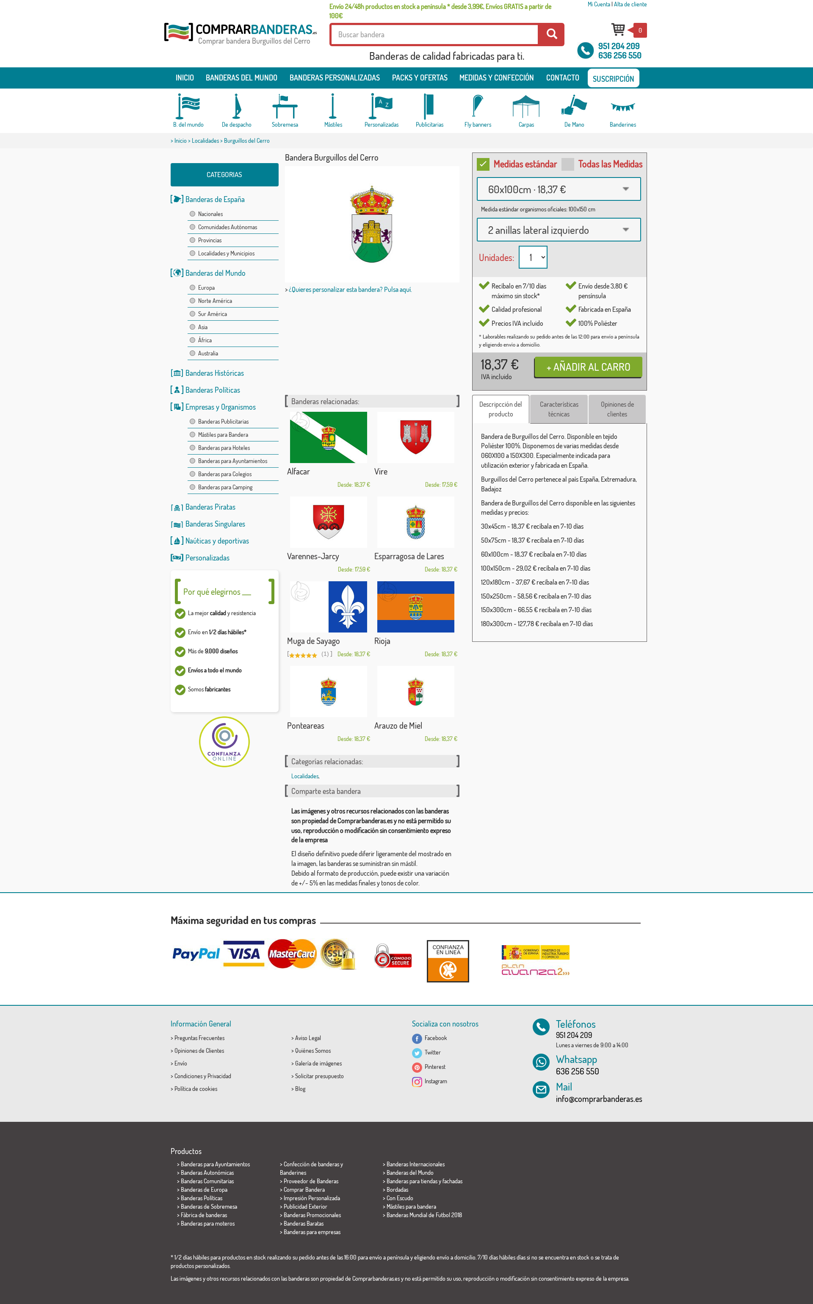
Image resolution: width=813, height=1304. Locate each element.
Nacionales (210, 213)
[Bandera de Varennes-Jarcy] (328, 522)
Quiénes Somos (313, 1050)
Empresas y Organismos (220, 406)
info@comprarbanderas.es (599, 1098)
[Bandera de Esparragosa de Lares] (415, 522)
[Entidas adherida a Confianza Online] (448, 961)
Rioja (382, 640)
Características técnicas (559, 409)
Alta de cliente (630, 4)
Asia (202, 326)
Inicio (185, 77)
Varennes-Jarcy (313, 555)
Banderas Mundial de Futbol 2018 (424, 1214)
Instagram (434, 1081)
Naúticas (198, 540)
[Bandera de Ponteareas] (328, 691)
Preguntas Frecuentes (199, 1037)
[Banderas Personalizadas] (381, 106)
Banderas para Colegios (225, 473)
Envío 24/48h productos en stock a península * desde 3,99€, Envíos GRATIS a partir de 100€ (440, 11)
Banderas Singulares (215, 523)
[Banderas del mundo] (188, 106)
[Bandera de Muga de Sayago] (328, 607)
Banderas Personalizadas (335, 77)
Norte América (215, 300)
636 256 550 (620, 55)
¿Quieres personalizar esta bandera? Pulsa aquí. (350, 289)
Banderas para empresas (312, 1231)
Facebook (434, 1037)
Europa (206, 287)
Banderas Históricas (214, 372)
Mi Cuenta (599, 4)
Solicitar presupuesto (319, 1075)
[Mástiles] (333, 106)
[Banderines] (623, 106)
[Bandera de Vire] (415, 437)
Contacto (562, 77)
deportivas (233, 540)
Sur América (212, 313)
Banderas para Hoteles (224, 447)
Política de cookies (195, 1088)
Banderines (293, 1172)
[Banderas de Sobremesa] (285, 106)
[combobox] (559, 189)
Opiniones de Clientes (199, 1050)
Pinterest (433, 1066)
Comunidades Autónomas (227, 226)
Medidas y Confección (496, 77)
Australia (208, 353)
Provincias (209, 240)
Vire (380, 471)
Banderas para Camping (225, 487)
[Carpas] (526, 106)
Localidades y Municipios (226, 253)
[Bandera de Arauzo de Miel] (415, 691)
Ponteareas (305, 725)
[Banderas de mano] (575, 106)
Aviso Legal (308, 1037)
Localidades (205, 140)
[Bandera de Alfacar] (328, 437)
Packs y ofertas (420, 77)
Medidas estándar (525, 163)
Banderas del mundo (241, 77)
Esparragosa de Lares (409, 555)
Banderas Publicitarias (223, 421)
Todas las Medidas (610, 163)
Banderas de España (215, 199)
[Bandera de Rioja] (415, 607)
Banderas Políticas (212, 389)
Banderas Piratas (210, 506)
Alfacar (298, 471)
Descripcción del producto (500, 409)
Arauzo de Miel (398, 725)
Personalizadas (207, 557)
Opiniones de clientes (617, 409)
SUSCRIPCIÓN (613, 78)
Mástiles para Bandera (223, 434)
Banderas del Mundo (215, 272)
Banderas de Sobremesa (209, 1206)
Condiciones (188, 1075)
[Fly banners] (478, 106)
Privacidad (219, 1075)
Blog (300, 1088)
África (205, 340)
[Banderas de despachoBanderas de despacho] (237, 106)
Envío (180, 1063)
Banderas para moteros (208, 1223)
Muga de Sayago (313, 640)
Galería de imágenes (318, 1063)
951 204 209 (619, 45)
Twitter (431, 1052)
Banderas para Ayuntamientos (232, 460)
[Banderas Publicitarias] (430, 106)
